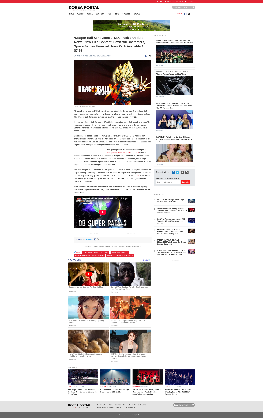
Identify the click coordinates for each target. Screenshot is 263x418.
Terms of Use (114, 407)
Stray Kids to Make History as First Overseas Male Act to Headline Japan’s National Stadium (172, 211)
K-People (126, 14)
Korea (90, 14)
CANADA (191, 1)
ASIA (177, 1)
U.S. (165, 1)
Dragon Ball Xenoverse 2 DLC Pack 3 (95, 252)
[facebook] (173, 172)
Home (71, 14)
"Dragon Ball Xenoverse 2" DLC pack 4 (123, 153)
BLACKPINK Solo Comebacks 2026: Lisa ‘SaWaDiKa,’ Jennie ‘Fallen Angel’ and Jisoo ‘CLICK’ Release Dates (174, 105)
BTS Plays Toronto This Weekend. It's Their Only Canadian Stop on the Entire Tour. (82, 392)
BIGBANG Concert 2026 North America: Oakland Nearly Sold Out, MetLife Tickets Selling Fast (170, 232)
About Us (123, 407)
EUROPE (171, 1)
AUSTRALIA (183, 1)
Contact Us (132, 407)
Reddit (136, 176)
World (80, 14)
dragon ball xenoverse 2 (120, 252)
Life (117, 14)
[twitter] (178, 172)
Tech (110, 14)
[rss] (187, 172)
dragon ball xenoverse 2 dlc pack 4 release (89, 255)
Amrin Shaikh (83, 56)
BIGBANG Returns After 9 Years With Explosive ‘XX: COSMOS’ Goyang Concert (171, 221)
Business (100, 14)
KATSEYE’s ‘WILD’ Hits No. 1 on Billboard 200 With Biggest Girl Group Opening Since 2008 (174, 139)
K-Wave (137, 14)
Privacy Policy (102, 407)
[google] (182, 172)
